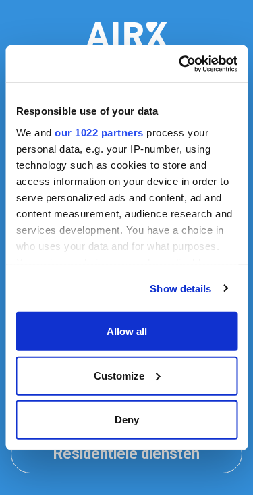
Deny (127, 419)
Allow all (127, 331)
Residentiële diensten (126, 454)
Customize (119, 375)
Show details (180, 288)
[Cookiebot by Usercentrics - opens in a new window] (180, 63)
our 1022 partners (99, 132)
